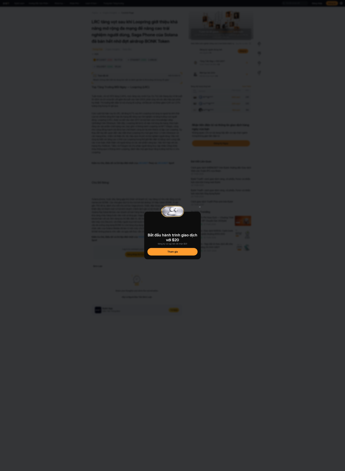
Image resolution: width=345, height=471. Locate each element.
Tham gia (172, 251)
